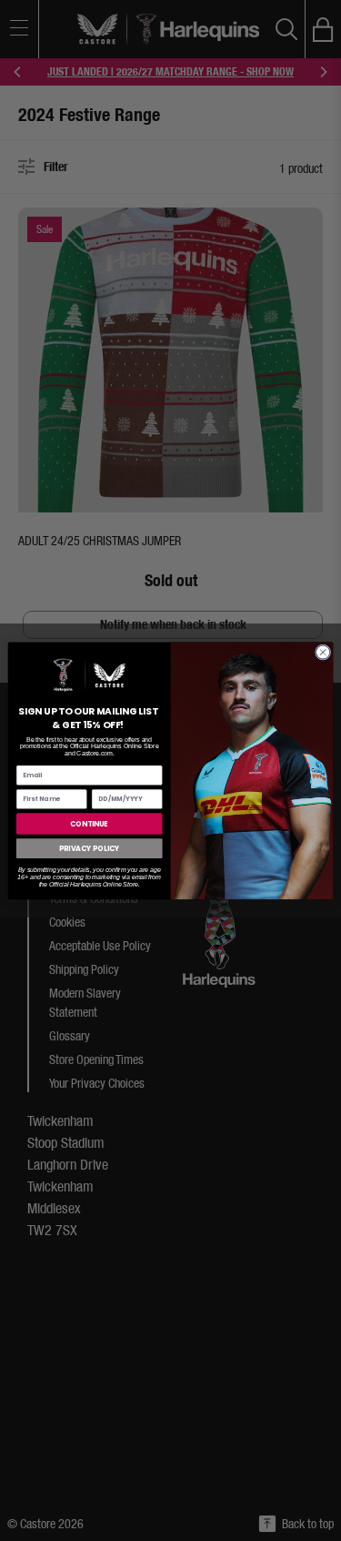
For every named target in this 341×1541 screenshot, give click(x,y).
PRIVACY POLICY (89, 848)
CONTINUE (88, 823)
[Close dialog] (322, 652)
